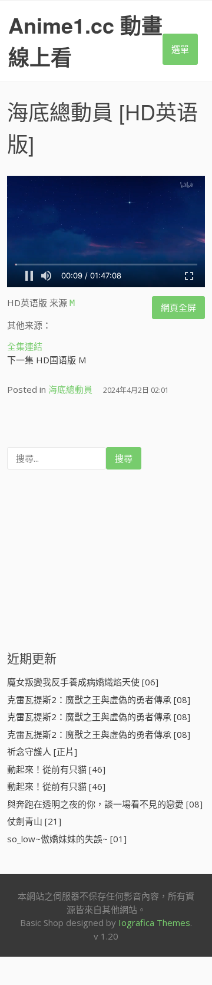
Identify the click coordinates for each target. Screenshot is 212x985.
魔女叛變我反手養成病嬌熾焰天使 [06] (82, 682)
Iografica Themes (154, 922)
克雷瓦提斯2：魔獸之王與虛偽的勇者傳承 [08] (98, 699)
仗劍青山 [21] (34, 821)
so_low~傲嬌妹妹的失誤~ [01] (67, 839)
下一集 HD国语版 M (46, 360)
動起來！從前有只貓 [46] (56, 769)
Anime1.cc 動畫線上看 (85, 40)
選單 (180, 49)
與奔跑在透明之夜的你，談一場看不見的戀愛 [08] (105, 804)
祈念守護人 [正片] (42, 751)
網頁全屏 (178, 307)
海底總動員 (60, 111)
